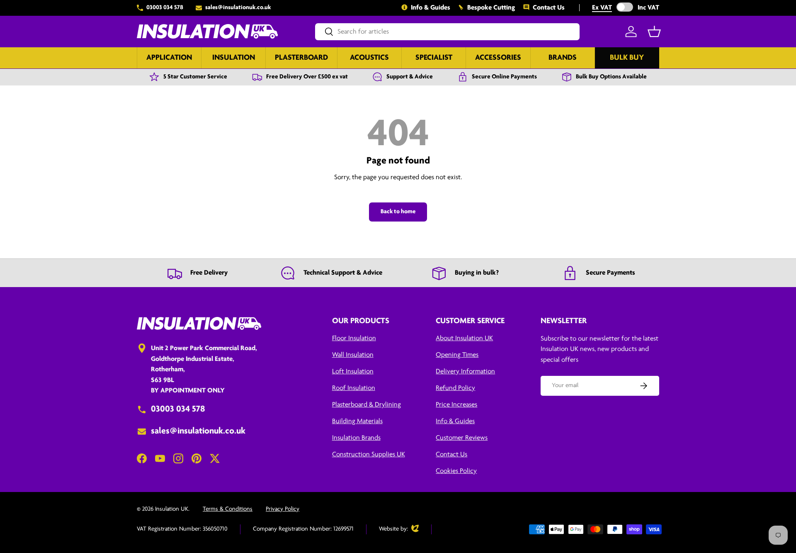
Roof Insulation (353, 388)
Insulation (233, 58)
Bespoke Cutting (491, 7)
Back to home (398, 212)
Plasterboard (301, 58)
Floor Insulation (354, 338)
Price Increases (456, 404)
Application (169, 58)
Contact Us (549, 7)
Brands (562, 58)
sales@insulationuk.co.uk (238, 8)
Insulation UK (171, 509)
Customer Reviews (462, 437)
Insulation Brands (356, 437)
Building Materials (357, 421)
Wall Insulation (353, 354)
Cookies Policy (456, 471)
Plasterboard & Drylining (366, 404)
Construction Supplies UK (368, 454)
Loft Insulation (353, 371)
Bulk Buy (627, 58)
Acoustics (369, 58)
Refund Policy (455, 388)
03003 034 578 (164, 8)
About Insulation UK (464, 338)
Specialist (433, 58)
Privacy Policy (282, 509)
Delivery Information (465, 371)
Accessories (498, 58)
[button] (654, 31)
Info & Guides (430, 7)
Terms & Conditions (227, 509)
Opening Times (457, 354)
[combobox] (447, 31)
